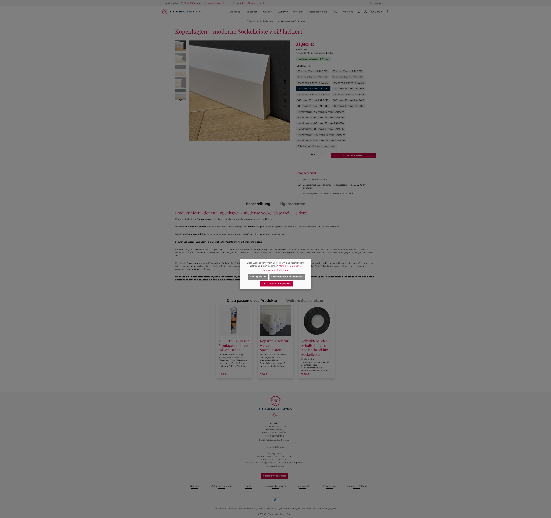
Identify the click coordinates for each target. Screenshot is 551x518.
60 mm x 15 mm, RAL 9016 (347, 71)
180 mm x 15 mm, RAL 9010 (312, 106)
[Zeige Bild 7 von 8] (285, 102)
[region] (232, 90)
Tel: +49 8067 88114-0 (274, 436)
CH (243, 3)
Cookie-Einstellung (356, 486)
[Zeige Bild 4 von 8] (285, 91)
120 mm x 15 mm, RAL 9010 (313, 88)
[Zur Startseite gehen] (182, 12)
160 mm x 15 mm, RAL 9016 (348, 100)
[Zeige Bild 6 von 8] (285, 99)
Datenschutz (302, 486)
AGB (248, 486)
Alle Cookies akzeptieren (276, 283)
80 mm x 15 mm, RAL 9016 (347, 77)
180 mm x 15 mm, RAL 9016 (348, 106)
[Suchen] (359, 12)
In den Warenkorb (353, 155)
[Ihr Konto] (365, 12)
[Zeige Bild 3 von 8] (285, 88)
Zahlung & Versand (221, 486)
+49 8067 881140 (188, 3)
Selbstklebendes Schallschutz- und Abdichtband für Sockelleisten (316, 348)
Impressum (329, 486)
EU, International (255, 3)
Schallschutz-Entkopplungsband (316, 146)
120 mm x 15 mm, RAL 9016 (348, 88)
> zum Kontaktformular (274, 447)
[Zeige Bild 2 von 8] (285, 84)
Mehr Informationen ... (290, 266)
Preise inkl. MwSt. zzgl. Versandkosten (314, 53)
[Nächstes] (180, 100)
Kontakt (194, 486)
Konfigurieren (258, 276)
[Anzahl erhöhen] (327, 154)
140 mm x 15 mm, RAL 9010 (313, 94)
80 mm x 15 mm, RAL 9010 (312, 77)
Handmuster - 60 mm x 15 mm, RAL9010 (320, 111)
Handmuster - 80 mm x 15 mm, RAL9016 (320, 129)
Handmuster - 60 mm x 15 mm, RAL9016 (320, 117)
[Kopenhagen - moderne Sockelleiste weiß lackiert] (239, 90)
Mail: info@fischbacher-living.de (274, 440)
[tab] (258, 204)
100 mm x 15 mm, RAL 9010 (313, 82)
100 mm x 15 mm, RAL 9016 (348, 82)
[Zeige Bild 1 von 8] (285, 81)
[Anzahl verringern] (299, 154)
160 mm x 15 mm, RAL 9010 (312, 100)
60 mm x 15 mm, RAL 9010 (312, 71)
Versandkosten (266, 508)
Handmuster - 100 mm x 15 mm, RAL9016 (321, 140)
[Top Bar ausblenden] (547, 3)
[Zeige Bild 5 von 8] (285, 95)
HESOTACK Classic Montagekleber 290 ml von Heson (234, 345)
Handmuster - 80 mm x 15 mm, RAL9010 (320, 123)
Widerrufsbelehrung (275, 486)
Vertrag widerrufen (274, 475)
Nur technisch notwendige (287, 276)
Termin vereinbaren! (214, 3)
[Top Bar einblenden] (387, 12)
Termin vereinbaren (274, 466)
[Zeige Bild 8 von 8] (285, 106)
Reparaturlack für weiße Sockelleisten (274, 345)
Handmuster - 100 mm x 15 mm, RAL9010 (321, 134)
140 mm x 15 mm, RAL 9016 (348, 94)
